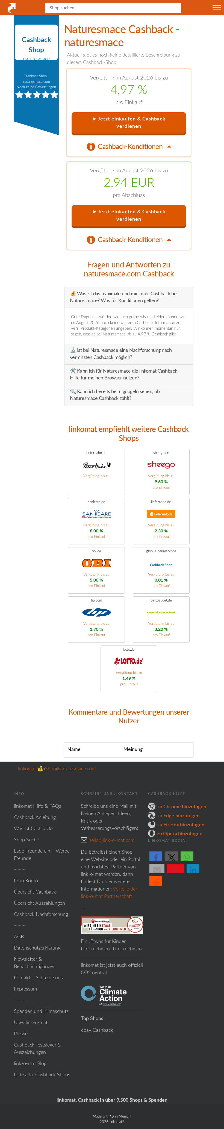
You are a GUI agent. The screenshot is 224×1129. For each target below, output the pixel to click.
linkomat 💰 (30, 769)
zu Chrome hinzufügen (181, 806)
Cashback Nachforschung (41, 914)
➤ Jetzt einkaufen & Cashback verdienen (129, 123)
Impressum (25, 989)
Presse (21, 1033)
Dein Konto (26, 881)
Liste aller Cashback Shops (42, 1074)
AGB (19, 937)
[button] (155, 860)
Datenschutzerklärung (37, 948)
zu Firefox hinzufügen (180, 825)
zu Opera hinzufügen (179, 834)
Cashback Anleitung (35, 817)
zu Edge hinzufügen (178, 815)
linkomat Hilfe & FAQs (37, 806)
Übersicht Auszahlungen (39, 903)
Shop (50, 769)
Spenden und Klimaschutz (41, 1011)
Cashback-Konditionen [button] (131, 146)
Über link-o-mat (31, 1022)
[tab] (129, 146)
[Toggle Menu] (217, 7)
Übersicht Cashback (35, 892)
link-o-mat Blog (30, 1063)
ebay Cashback (97, 1030)
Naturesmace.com (77, 769)
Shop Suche (26, 840)
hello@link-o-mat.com (111, 840)
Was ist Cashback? (34, 828)
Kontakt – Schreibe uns (38, 977)
